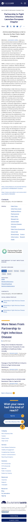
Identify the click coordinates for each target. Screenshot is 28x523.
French (22, 271)
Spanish (10, 271)
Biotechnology (15, 234)
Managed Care (15, 219)
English (4, 271)
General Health (15, 221)
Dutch (9, 274)
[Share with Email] (17, 26)
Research (22, 237)
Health (12, 239)
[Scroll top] (22, 427)
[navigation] (25, 3)
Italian (4, 274)
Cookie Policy (5, 511)
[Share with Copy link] (20, 26)
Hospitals (13, 226)
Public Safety (14, 216)
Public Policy (14, 206)
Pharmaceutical (15, 214)
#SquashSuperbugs (6, 284)
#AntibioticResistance (7, 281)
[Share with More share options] (24, 26)
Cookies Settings (14, 515)
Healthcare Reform (16, 211)
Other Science (15, 237)
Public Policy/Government (18, 229)
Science (22, 234)
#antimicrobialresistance (8, 286)
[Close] (26, 506)
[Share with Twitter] (11, 26)
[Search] (21, 3)
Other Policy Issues (16, 209)
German (16, 271)
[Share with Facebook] (14, 26)
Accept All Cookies (14, 520)
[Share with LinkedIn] (7, 26)
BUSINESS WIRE (13, 40)
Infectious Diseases (16, 224)
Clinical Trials (14, 232)
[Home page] (7, 3)
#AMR (3, 279)
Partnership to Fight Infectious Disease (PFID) (14, 301)
